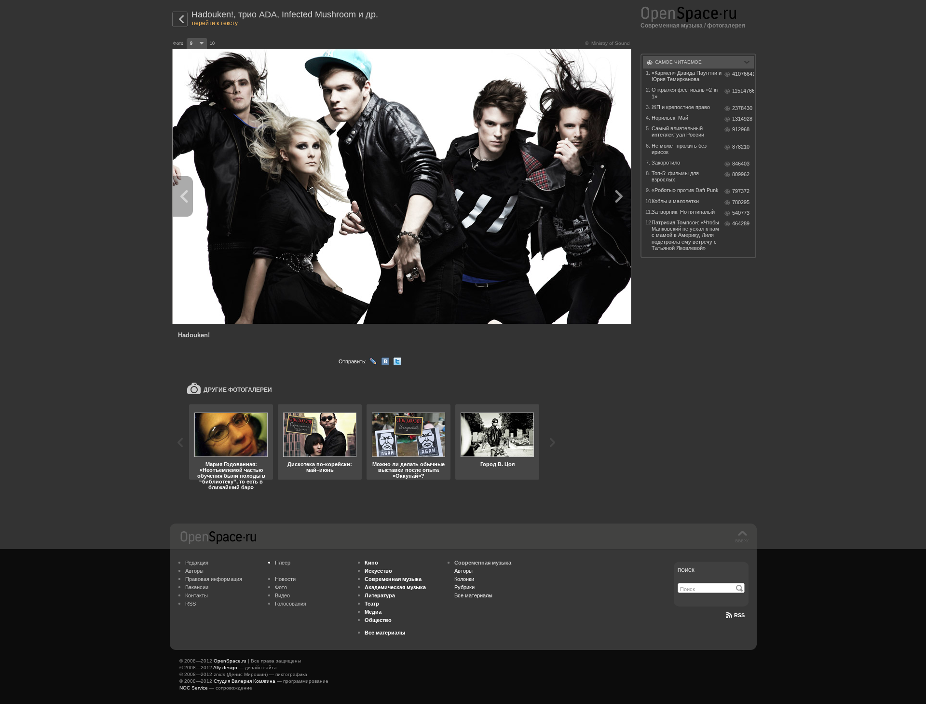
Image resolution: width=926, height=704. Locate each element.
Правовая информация (213, 579)
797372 (740, 191)
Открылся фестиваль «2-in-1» (686, 93)
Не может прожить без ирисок (679, 149)
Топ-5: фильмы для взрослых (675, 176)
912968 (740, 129)
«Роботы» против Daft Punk (685, 190)
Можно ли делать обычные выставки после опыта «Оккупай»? (408, 470)
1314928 (742, 119)
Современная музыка (671, 25)
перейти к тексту (215, 23)
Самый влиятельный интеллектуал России (678, 131)
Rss (739, 615)
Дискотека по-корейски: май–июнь (319, 467)
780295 (740, 202)
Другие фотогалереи (238, 390)
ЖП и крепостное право (681, 107)
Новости (285, 579)
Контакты (196, 595)
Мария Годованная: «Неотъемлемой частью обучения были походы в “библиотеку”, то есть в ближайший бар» (231, 475)
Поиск (686, 570)
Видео (282, 595)
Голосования (290, 604)
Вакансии (196, 587)
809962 (740, 174)
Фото (281, 587)
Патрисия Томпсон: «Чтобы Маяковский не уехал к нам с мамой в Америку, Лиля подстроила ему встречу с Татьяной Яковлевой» (685, 235)
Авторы (194, 571)
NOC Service (193, 687)
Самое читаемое (678, 62)
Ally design (225, 667)
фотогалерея (726, 25)
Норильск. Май (670, 118)
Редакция (196, 563)
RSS (190, 604)
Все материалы (473, 595)
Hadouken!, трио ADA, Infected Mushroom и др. (284, 14)
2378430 (742, 108)
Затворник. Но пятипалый (683, 212)
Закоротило (666, 163)
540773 (740, 213)
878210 (740, 147)
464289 (740, 223)
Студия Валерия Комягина (244, 681)
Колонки (464, 579)
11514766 (743, 91)
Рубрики (464, 587)
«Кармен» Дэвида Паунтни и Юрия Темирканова (687, 76)
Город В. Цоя (497, 464)
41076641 (743, 74)
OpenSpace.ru (230, 660)
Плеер (282, 563)
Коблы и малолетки (675, 201)
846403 (740, 163)
